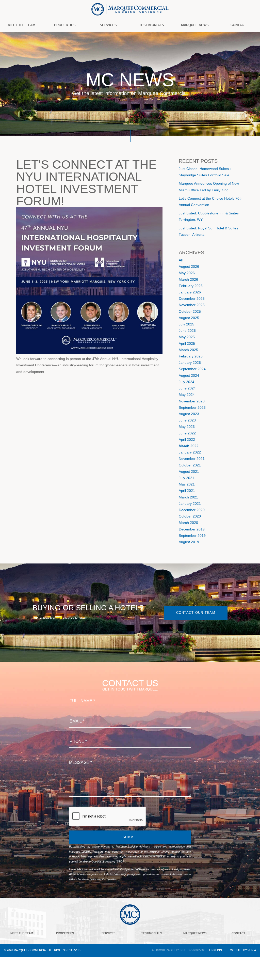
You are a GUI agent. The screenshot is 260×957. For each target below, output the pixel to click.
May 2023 (187, 427)
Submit (130, 837)
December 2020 (192, 510)
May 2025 (187, 337)
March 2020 (188, 523)
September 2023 (192, 407)
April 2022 (187, 439)
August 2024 (189, 375)
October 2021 (190, 465)
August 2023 (189, 414)
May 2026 (187, 273)
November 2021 (192, 459)
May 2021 (187, 484)
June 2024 (187, 388)
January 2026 (190, 292)
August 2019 (189, 542)
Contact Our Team (195, 613)
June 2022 (187, 433)
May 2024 (187, 395)
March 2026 (188, 279)
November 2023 (192, 401)
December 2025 (192, 298)
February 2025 (191, 356)
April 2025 (187, 343)
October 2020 (190, 516)
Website (236, 950)
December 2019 (192, 529)
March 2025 (188, 350)
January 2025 (190, 362)
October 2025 (190, 311)
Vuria (252, 950)
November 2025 (192, 305)
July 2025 (186, 324)
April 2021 (187, 491)
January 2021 (190, 503)
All (181, 260)
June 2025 (187, 330)
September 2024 (192, 369)
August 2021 (189, 471)
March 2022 (189, 446)
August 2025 (189, 318)
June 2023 (187, 420)
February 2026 (191, 286)
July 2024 (186, 382)
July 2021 (186, 478)
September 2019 (192, 536)
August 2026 (189, 266)
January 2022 (190, 452)
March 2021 (188, 497)
